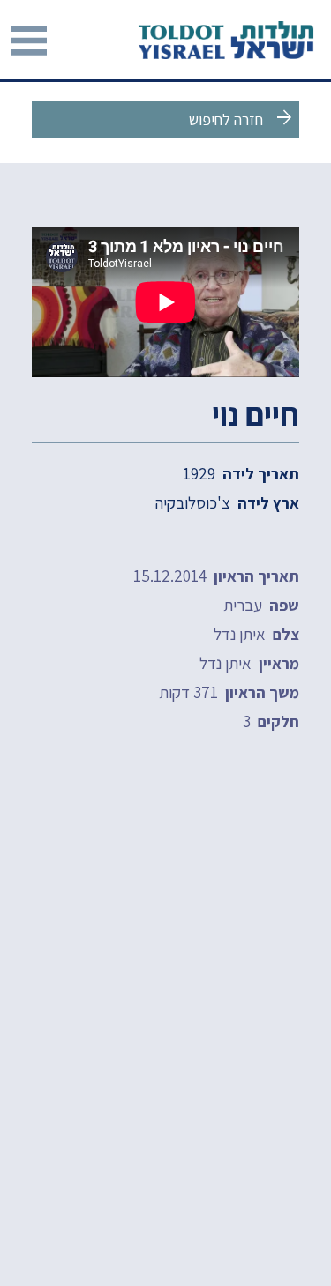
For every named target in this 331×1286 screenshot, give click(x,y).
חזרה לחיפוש (242, 118)
